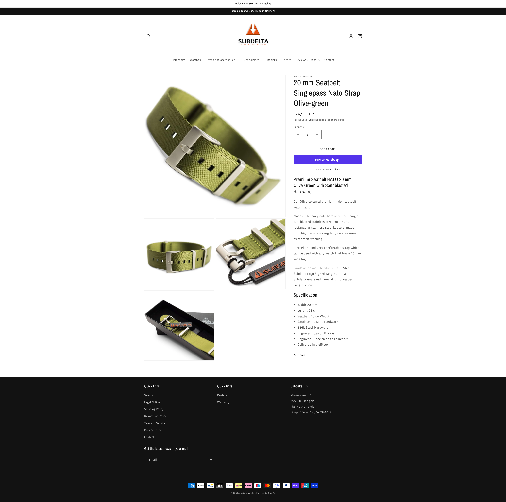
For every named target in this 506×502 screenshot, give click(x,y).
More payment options (327, 169)
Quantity (299, 127)
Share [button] (302, 355)
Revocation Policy (155, 416)
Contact (149, 437)
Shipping (313, 120)
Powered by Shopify (265, 493)
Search (148, 395)
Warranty (223, 402)
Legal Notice (152, 402)
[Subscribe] (211, 459)
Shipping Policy (153, 409)
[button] (148, 36)
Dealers (222, 395)
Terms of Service (155, 423)
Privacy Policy (153, 430)
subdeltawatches (247, 493)
